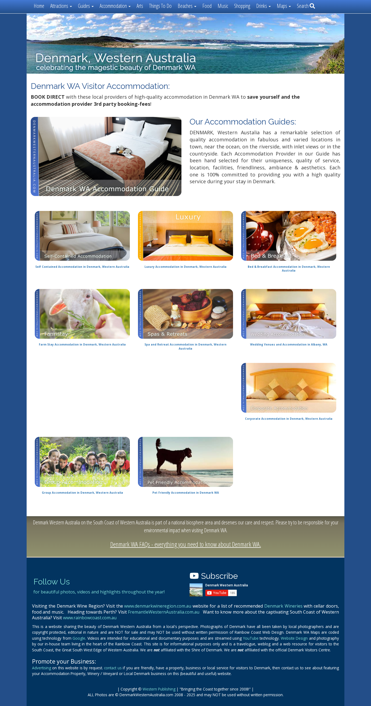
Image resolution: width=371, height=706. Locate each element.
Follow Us (51, 581)
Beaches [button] (186, 6)
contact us (112, 667)
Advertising (41, 667)
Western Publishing (159, 689)
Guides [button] (84, 6)
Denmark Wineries (283, 606)
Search (303, 6)
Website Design (294, 638)
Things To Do (160, 6)
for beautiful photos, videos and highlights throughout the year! (99, 592)
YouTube (251, 638)
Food (207, 6)
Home (39, 6)
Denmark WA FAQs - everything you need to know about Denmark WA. (185, 544)
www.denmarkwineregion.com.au (157, 606)
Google (79, 638)
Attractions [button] (59, 6)
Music (223, 6)
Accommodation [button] (114, 6)
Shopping (242, 6)
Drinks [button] (262, 6)
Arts (140, 6)
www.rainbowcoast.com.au (90, 618)
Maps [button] (282, 6)
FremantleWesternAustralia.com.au (163, 612)
